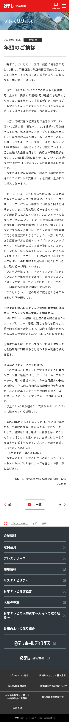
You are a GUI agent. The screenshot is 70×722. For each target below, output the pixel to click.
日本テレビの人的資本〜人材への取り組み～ (32, 615)
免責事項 (17, 707)
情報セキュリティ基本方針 (52, 675)
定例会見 (10, 547)
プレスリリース (19, 523)
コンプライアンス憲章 (17, 675)
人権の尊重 (11, 602)
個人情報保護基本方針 (52, 697)
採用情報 (10, 569)
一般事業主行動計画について (52, 686)
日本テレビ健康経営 (18, 591)
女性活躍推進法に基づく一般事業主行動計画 (17, 697)
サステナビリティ (16, 580)
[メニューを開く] (64, 6)
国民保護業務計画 (17, 686)
